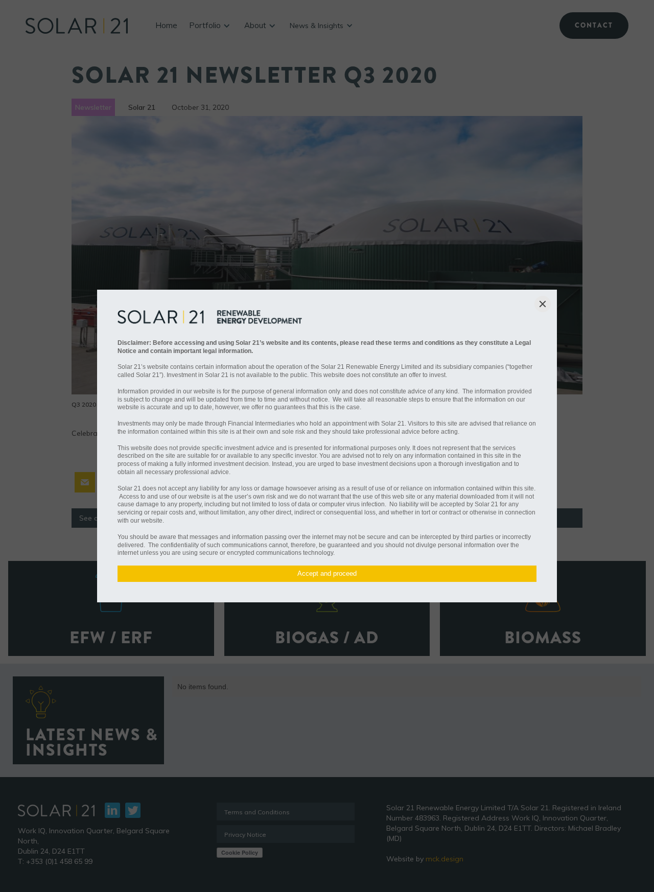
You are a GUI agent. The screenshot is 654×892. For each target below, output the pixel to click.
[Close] (542, 304)
